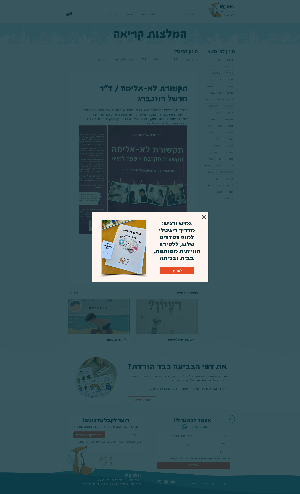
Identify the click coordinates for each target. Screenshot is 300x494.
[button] (204, 217)
